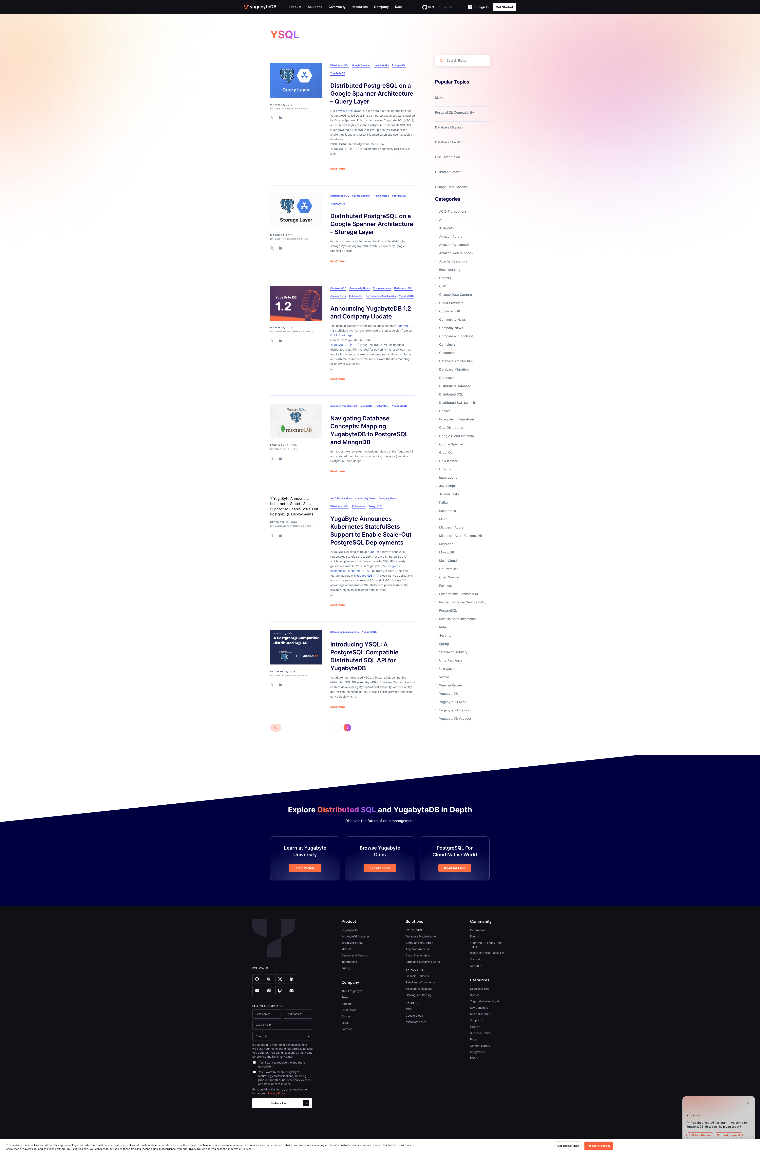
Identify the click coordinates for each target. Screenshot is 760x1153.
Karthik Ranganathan (291, 108)
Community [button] (481, 921)
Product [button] (295, 7)
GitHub (474, 965)
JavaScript (447, 486)
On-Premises (448, 569)
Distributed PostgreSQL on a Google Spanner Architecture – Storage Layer (371, 223)
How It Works (381, 65)
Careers (445, 278)
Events (474, 936)
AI (440, 220)
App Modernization (418, 949)
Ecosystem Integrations (456, 419)
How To (445, 469)
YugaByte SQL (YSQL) (344, 344)
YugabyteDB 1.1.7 (367, 575)
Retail (443, 627)
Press (345, 997)
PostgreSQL (399, 65)
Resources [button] (360, 7)
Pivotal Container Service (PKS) (462, 602)
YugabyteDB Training (455, 710)
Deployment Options (354, 955)
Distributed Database (455, 386)
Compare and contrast (343, 405)
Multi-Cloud (448, 561)
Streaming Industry (453, 652)
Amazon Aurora (451, 236)
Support (475, 1020)
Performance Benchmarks (381, 296)
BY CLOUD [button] (412, 1003)
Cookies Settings (568, 1145)
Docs (473, 995)
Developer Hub (479, 988)
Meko (439, 98)
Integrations (448, 477)
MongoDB (366, 405)
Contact (346, 1016)
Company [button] (381, 7)
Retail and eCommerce (420, 982)
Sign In (483, 7)
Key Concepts (479, 1007)
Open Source (449, 577)
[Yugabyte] (260, 7)
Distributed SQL (339, 65)
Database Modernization (421, 936)
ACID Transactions (341, 498)
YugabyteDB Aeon (452, 702)
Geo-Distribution (447, 157)
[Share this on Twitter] (272, 117)
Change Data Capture (451, 187)
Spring (444, 644)
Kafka (443, 502)
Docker (444, 411)
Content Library (480, 1045)
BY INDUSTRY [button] (415, 969)
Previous (275, 728)
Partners (445, 585)
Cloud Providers (451, 303)
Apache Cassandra (453, 261)
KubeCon (374, 551)
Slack (473, 959)
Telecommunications (419, 988)
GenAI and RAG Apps (419, 942)
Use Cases (447, 669)
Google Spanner (361, 65)
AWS (409, 1009)
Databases (447, 378)
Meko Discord (479, 1014)
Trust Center (349, 1010)
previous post (344, 110)
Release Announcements (344, 631)
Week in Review (451, 685)
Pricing (345, 968)
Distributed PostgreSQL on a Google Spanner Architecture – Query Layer (371, 93)
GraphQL (445, 452)
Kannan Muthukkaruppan (294, 331)
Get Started (305, 868)
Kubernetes (356, 296)
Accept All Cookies (598, 1145)
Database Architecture (456, 361)
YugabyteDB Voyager (455, 719)
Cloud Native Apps (418, 955)
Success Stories (480, 1033)
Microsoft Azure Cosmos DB (460, 536)
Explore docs (380, 868)
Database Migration (450, 127)
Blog (473, 1039)
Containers (447, 344)
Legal (345, 1022)
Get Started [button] (504, 7)
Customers (447, 353)
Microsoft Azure (451, 527)
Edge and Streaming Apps (423, 961)
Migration (446, 544)
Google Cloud (414, 1015)
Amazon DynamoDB (454, 245)
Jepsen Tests (338, 296)
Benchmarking (449, 270)
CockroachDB (338, 288)
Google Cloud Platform (456, 436)
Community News (359, 288)
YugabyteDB (337, 73)
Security (445, 635)
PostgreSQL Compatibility (454, 112)
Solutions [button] (315, 7)
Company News (382, 288)
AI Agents (446, 228)
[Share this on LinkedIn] (280, 117)
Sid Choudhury (286, 449)
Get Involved (478, 930)
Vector (444, 677)
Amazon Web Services (456, 253)
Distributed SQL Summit (457, 403)
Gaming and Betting (418, 995)
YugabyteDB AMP (352, 942)
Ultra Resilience (450, 660)
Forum (474, 1026)
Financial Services (417, 976)
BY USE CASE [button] (414, 930)
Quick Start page (341, 335)
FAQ (472, 1058)
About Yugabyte (351, 991)
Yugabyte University (483, 1001)
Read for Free (454, 868)
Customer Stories (448, 172)
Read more (337, 168)
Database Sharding (449, 142)
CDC (442, 286)
